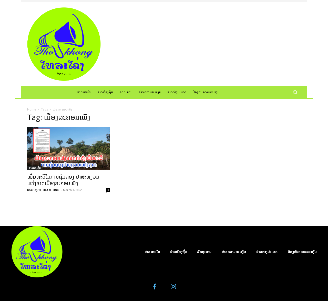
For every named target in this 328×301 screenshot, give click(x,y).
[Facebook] (155, 287)
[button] (295, 92)
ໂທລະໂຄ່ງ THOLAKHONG (43, 190)
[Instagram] (173, 287)
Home (31, 109)
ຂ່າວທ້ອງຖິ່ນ (35, 168)
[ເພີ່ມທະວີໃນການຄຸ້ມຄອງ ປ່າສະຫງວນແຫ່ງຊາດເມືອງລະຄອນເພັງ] (68, 148)
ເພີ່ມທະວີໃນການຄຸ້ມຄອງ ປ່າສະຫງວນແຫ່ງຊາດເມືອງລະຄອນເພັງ (63, 180)
